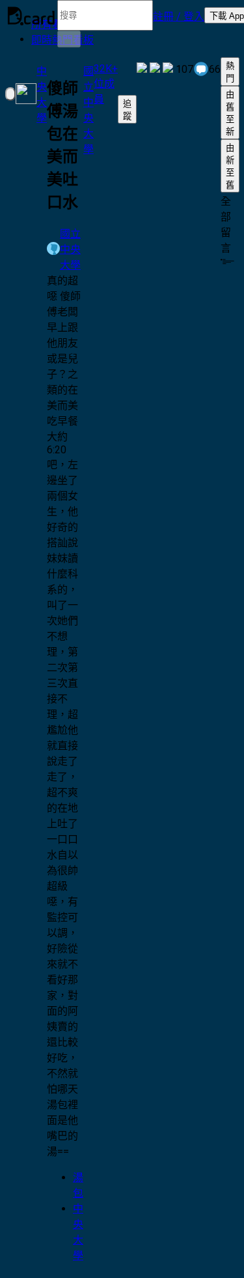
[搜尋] (69, 39)
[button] (178, 15)
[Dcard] (31, 15)
